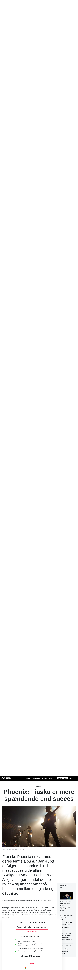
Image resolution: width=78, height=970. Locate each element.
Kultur (50, 778)
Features (44, 778)
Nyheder (28, 778)
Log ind (71, 778)
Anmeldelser (36, 778)
